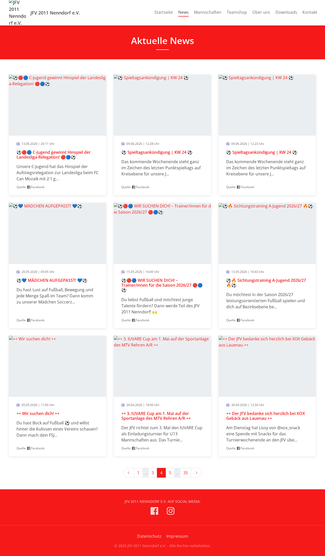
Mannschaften (207, 12)
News (183, 12)
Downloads (286, 12)
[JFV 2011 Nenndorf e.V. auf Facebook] (154, 512)
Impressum (177, 536)
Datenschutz (149, 536)
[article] (57, 135)
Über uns (261, 12)
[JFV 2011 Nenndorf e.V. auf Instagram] (170, 512)
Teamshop (237, 12)
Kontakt (309, 12)
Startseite (163, 12)
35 (185, 473)
